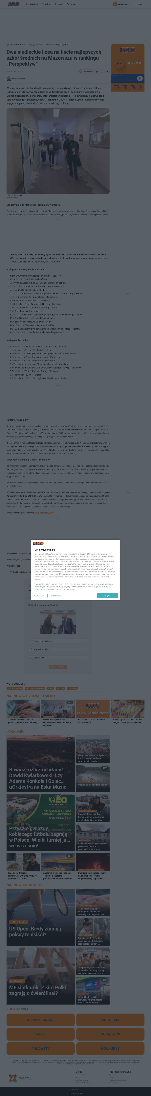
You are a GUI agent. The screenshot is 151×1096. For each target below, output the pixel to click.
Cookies (48, 589)
